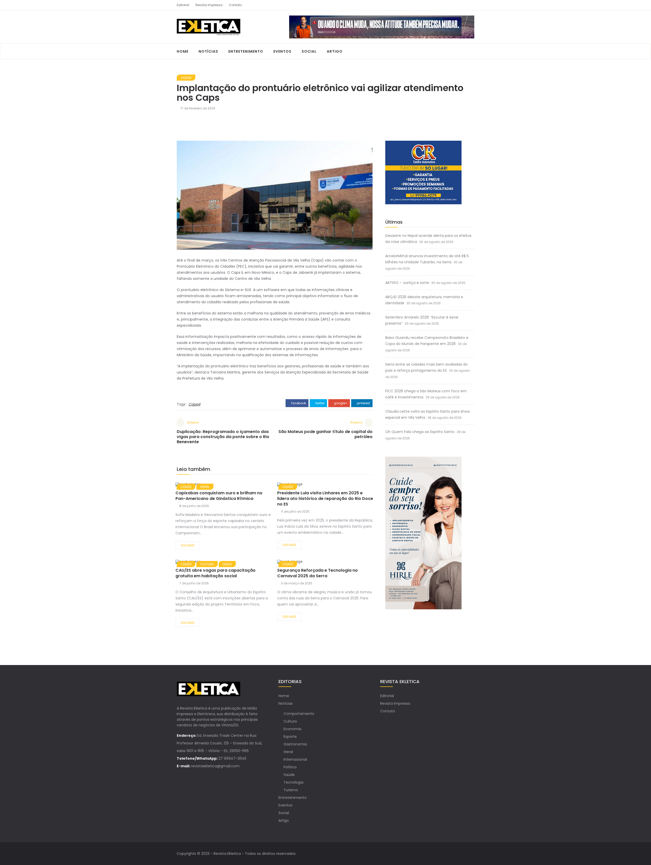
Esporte (290, 736)
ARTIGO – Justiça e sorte (407, 282)
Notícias (208, 51)
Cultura (290, 721)
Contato (235, 5)
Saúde (289, 774)
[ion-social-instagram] (470, 5)
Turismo (291, 789)
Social (309, 51)
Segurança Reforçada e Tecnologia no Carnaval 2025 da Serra (317, 573)
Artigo (335, 51)
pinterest (363, 403)
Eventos (282, 51)
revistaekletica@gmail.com (215, 766)
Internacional (295, 759)
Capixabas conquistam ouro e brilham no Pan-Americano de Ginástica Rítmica (218, 495)
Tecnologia (293, 782)
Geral (288, 751)
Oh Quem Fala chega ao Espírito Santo (419, 431)
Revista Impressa (209, 5)
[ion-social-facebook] (461, 5)
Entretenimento (245, 51)
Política (290, 767)
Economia (292, 728)
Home (182, 51)
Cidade (186, 78)
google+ (340, 403)
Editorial (183, 5)
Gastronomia (295, 744)
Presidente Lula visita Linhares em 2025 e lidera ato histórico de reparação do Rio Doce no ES (325, 498)
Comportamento (299, 713)
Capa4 (194, 404)
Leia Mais (188, 545)
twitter (319, 403)
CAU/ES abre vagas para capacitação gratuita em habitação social (215, 573)
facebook (298, 403)
